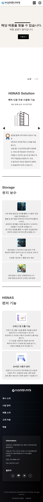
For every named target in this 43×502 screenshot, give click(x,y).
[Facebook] (13, 476)
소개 (29, 79)
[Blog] (18, 476)
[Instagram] (24, 476)
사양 (36, 79)
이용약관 (28, 498)
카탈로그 (23, 37)
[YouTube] (30, 476)
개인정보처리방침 (18, 498)
